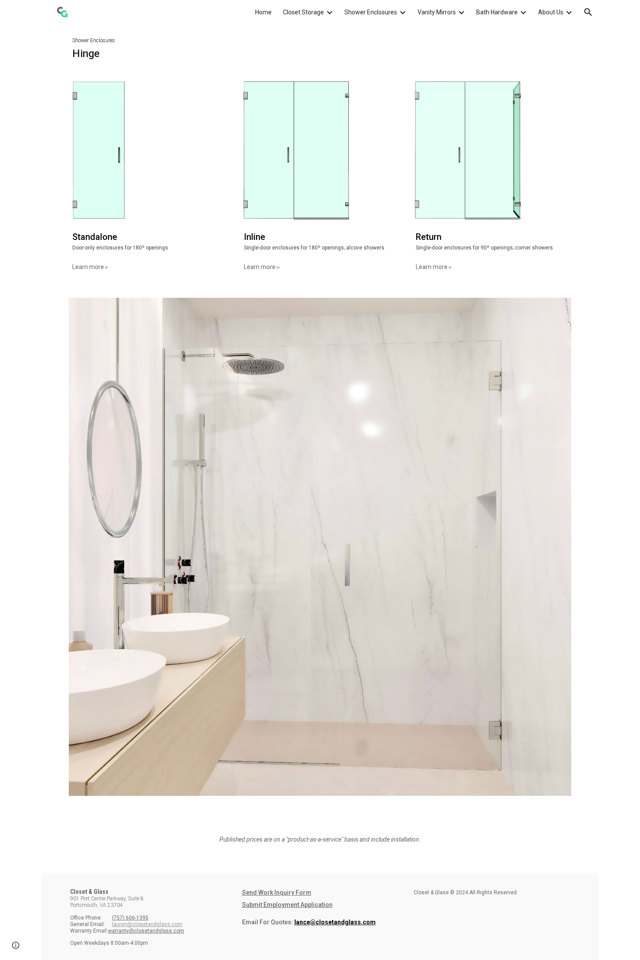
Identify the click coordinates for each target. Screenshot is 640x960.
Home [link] (263, 12)
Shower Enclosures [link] (370, 12)
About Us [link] (550, 12)
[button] (588, 12)
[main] (320, 47)
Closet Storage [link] (303, 12)
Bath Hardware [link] (497, 12)
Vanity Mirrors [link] (437, 12)
